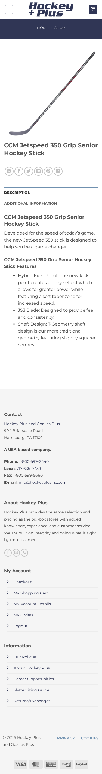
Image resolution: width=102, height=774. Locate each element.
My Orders (23, 615)
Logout (20, 625)
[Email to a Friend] (38, 171)
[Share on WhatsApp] (9, 171)
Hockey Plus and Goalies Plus (32, 423)
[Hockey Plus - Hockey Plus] (51, 10)
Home (43, 28)
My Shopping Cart (31, 593)
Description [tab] (17, 193)
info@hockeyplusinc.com (43, 482)
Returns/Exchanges (32, 700)
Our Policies (25, 657)
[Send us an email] (16, 553)
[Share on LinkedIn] (58, 171)
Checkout (23, 582)
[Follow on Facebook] (8, 553)
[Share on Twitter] (28, 171)
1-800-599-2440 (34, 461)
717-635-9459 (29, 468)
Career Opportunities (34, 679)
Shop (59, 28)
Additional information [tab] (30, 203)
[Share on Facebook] (18, 171)
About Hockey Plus (32, 668)
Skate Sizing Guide (31, 690)
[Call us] (24, 553)
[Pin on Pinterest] (48, 171)
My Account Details (32, 603)
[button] (9, 9)
